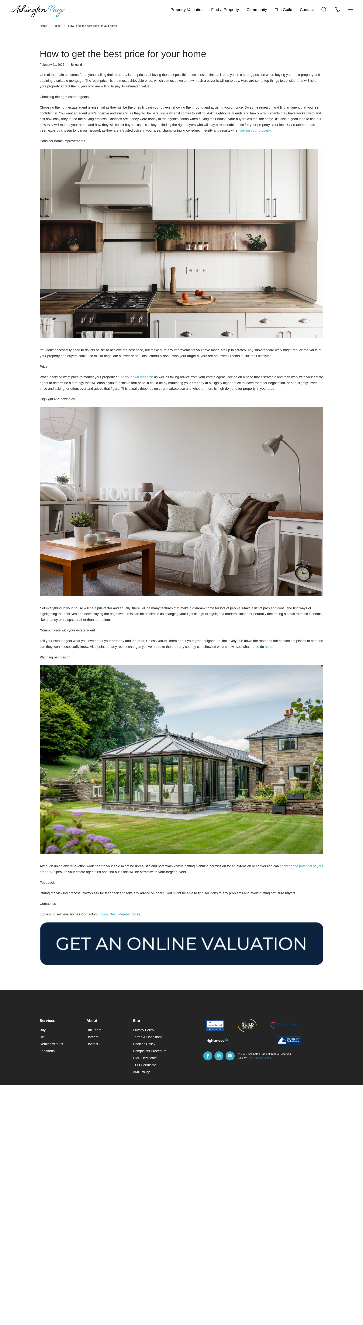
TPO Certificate (144, 1065)
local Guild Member (116, 914)
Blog (57, 25)
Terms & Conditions (147, 1037)
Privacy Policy (143, 1030)
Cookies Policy (144, 1044)
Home (43, 25)
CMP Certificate (145, 1058)
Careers (92, 1037)
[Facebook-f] (207, 1055)
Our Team (93, 1030)
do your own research (136, 377)
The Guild (283, 9)
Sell (42, 1037)
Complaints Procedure (150, 1051)
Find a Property (225, 9)
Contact (307, 9)
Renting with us (51, 1044)
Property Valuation (187, 9)
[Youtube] (230, 1055)
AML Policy (141, 1072)
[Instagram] (218, 1055)
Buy (43, 1030)
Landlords (47, 1051)
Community (257, 9)
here (268, 647)
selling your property (255, 130)
